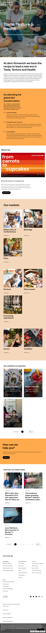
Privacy (13, 628)
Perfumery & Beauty (7, 563)
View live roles (6, 584)
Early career (5, 591)
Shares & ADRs (35, 568)
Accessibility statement (8, 621)
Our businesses (5, 6)
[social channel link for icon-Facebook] (33, 596)
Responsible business (22, 572)
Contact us (20, 577)
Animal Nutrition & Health (8, 570)
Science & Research (22, 568)
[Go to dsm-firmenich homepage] (8, 2)
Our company (21, 563)
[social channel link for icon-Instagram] (39, 596)
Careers (4, 579)
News (19, 570)
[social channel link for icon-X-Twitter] (42, 596)
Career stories (6, 586)
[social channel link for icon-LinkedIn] (30, 596)
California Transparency (8, 617)
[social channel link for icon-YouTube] (36, 596)
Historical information (36, 570)
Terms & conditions (7, 613)
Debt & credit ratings (36, 572)
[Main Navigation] (44, 2)
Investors (34, 561)
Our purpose (21, 565)
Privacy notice (6, 606)
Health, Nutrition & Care (8, 568)
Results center (35, 565)
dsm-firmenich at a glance (37, 563)
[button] (42, 2)
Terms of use (5, 610)
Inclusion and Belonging (8, 588)
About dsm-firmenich (22, 561)
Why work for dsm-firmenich (8, 581)
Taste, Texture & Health (7, 565)
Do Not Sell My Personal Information (22, 628)
